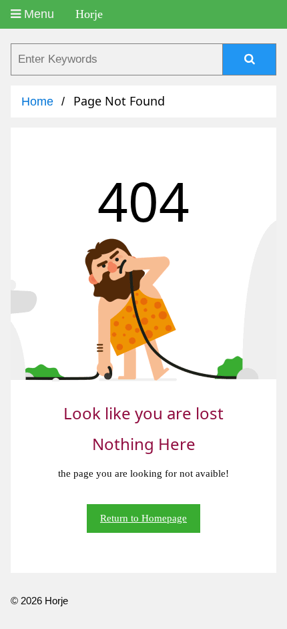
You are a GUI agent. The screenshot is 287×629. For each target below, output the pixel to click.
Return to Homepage (143, 518)
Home (37, 101)
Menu (37, 14)
